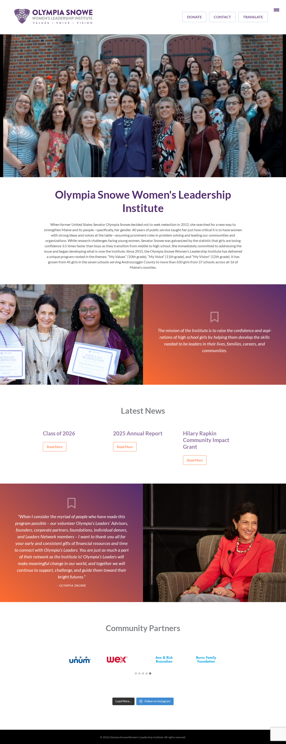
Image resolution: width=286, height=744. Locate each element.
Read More (55, 447)
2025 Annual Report (137, 433)
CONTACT (222, 17)
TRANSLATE (253, 17)
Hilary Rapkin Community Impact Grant (206, 440)
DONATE (194, 17)
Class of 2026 (59, 433)
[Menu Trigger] (276, 9)
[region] (143, 105)
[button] (136, 673)
